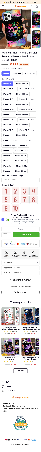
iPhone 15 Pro (9, 99)
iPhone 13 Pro (9, 120)
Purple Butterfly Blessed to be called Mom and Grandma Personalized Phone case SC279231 (30, 359)
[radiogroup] (20, 199)
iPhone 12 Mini (22, 125)
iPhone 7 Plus (20, 161)
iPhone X (6, 150)
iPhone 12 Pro (9, 130)
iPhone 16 (7, 84)
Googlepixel (30, 73)
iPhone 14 (7, 104)
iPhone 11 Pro (21, 135)
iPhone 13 (7, 114)
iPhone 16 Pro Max (26, 89)
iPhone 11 (7, 135)
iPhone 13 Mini (22, 114)
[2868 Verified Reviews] (20, 431)
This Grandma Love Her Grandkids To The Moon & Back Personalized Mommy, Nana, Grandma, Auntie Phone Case (30, 328)
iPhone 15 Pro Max (26, 99)
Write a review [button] (20, 292)
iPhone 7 (6, 161)
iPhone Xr (24, 145)
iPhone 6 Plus (20, 171)
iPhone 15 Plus (22, 94)
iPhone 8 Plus (20, 156)
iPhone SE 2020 (21, 150)
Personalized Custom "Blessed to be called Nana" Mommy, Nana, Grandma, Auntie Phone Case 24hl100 (10, 328)
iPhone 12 (7, 125)
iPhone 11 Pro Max (10, 140)
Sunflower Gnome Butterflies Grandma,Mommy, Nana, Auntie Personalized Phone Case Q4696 (10, 359)
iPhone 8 (6, 156)
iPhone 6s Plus (22, 166)
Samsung (17, 73)
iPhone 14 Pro (9, 109)
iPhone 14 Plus (22, 104)
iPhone (6, 73)
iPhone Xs (27, 140)
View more (20, 371)
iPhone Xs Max (9, 145)
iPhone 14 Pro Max (26, 109)
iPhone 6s (7, 166)
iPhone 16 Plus (22, 84)
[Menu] (2, 6)
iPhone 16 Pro (9, 89)
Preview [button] (20, 229)
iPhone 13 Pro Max (26, 120)
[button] (31, 6)
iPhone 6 (6, 171)
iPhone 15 (7, 94)
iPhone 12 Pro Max (26, 130)
